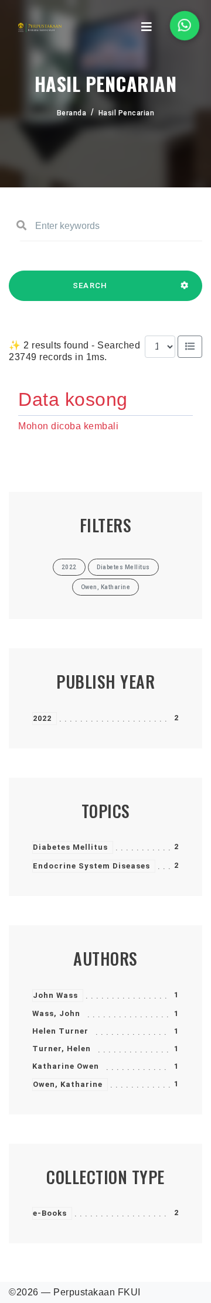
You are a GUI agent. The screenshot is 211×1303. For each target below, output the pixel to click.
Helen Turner (60, 1031)
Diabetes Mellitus (70, 847)
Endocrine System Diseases (91, 865)
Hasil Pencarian (126, 113)
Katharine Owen (65, 1066)
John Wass (55, 995)
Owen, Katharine (68, 1084)
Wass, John (56, 1013)
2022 (42, 718)
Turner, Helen (61, 1048)
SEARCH (90, 285)
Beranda (72, 113)
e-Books (50, 1213)
